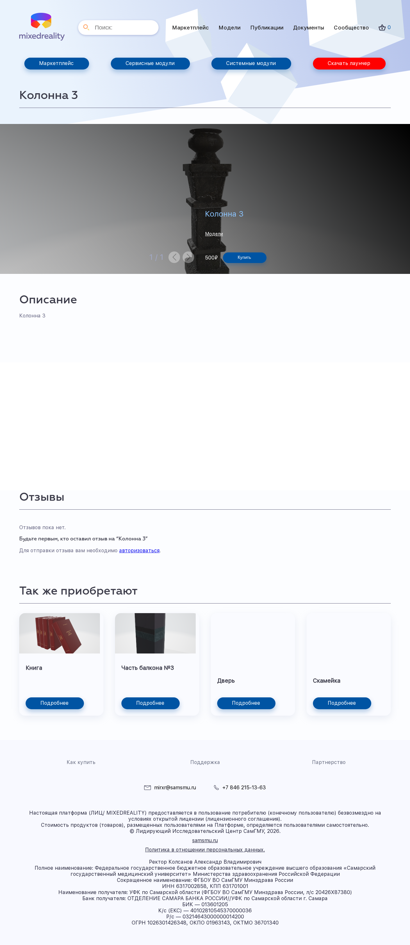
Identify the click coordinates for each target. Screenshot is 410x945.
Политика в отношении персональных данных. (205, 850)
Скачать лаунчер (349, 63)
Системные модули (251, 63)
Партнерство (329, 762)
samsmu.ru (205, 840)
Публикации (266, 27)
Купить (244, 257)
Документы (308, 27)
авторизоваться (139, 550)
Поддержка (205, 762)
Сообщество (351, 27)
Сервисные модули (150, 63)
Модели (229, 27)
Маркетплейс (190, 27)
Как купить (81, 762)
